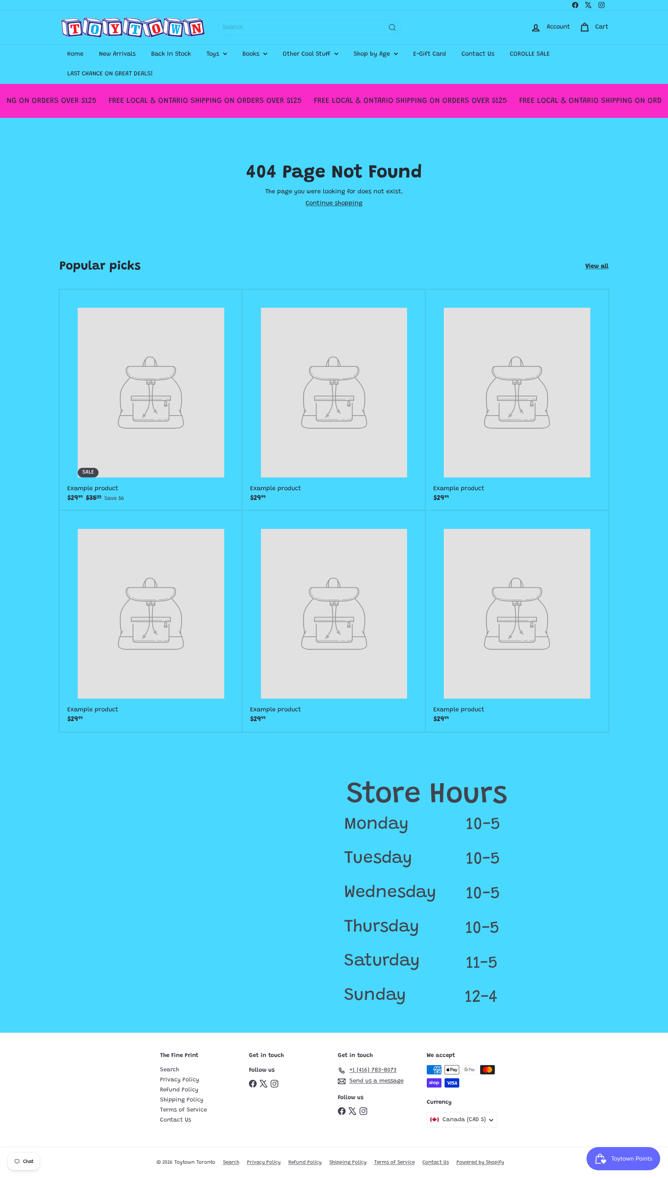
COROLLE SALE (530, 54)
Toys (213, 54)
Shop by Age (373, 54)
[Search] (392, 27)
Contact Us (478, 54)
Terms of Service (183, 1110)
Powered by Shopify (480, 1162)
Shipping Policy (181, 1100)
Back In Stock (171, 54)
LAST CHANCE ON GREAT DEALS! (110, 74)
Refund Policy (179, 1090)
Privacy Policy (179, 1080)
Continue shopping (334, 203)
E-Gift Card (429, 54)
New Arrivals (117, 54)
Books (251, 54)
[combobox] (310, 27)
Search (169, 1070)
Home (75, 54)
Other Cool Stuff (307, 54)
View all (596, 266)
